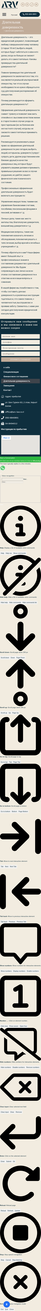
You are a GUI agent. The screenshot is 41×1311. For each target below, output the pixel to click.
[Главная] (2, 31)
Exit (2, 1309)
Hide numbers (6, 1067)
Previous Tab (21, 922)
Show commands (19, 553)
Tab (2, 866)
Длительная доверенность (14, 31)
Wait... (25, 479)
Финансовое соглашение (15, 376)
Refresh (10, 1211)
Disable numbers (19, 1067)
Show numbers (6, 971)
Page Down (20, 658)
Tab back (4, 922)
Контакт (7, 390)
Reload (3, 1211)
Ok (14, 1161)
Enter (3, 1161)
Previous (12, 922)
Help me (9, 553)
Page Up (15, 713)
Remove (19, 1112)
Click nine (4, 1026)
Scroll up (4, 713)
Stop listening (17, 1260)
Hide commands (15, 602)
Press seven (13, 1026)
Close (12, 1309)
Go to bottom (5, 811)
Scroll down (5, 658)
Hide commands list (30, 602)
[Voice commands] (1, 504)
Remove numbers (32, 1067)
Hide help (4, 602)
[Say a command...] (1, 473)
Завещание (8, 385)
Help (2, 553)
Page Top (16, 762)
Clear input (5, 1112)
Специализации (11, 372)
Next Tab (13, 866)
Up (10, 713)
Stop (2, 1260)
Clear (12, 1112)
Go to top (4, 762)
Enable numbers (33, 971)
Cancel (8, 1260)
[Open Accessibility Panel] (6, 1304)
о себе (6, 367)
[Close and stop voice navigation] (2, 504)
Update (17, 1211)
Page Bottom (23, 811)
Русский (14, 15)
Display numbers (19, 971)
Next (6, 866)
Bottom (14, 811)
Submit (8, 1161)
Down (13, 658)
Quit (6, 1309)
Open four (23, 1026)
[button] (4, 14)
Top (10, 762)
